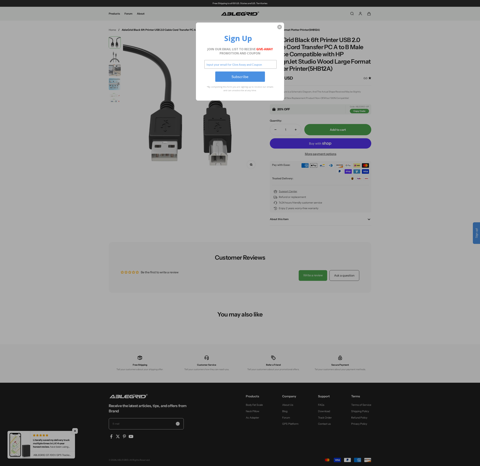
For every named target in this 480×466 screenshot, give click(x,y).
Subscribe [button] (240, 76)
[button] (279, 27)
